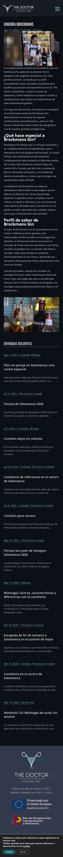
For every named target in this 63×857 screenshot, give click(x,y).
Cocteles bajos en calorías (23, 438)
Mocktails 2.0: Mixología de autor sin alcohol (30, 715)
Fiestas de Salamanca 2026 (23, 404)
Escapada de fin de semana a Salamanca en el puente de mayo (28, 637)
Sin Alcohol (27, 702)
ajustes (26, 846)
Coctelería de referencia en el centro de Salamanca (31, 479)
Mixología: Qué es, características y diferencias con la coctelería (30, 595)
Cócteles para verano (19, 516)
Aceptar (9, 852)
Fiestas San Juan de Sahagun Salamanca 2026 (25, 552)
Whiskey (36, 355)
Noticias (26, 582)
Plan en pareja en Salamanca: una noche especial (29, 367)
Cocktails (26, 30)
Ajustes (23, 852)
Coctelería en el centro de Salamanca (23, 676)
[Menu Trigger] (57, 8)
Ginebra (37, 30)
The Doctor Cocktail (30, 393)
